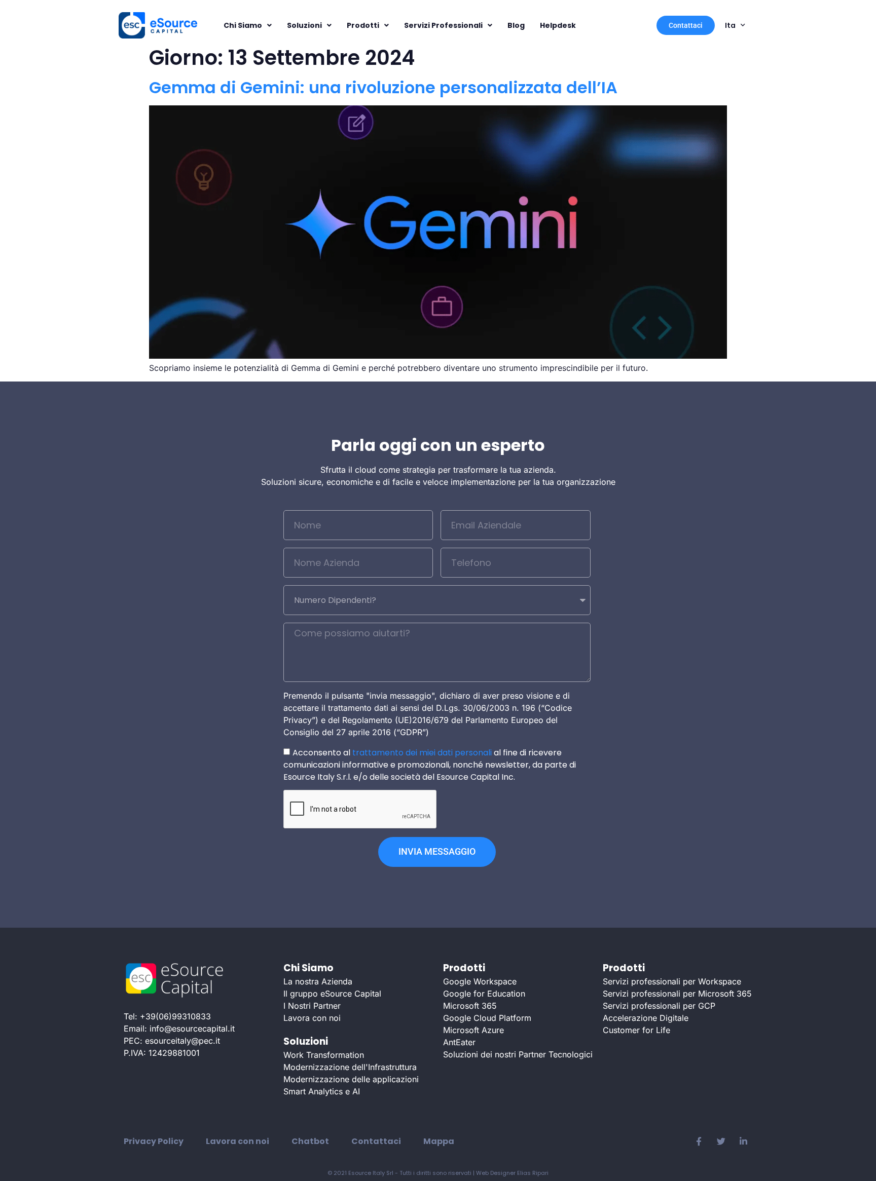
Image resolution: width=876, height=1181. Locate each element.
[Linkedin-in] (743, 1141)
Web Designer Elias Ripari (512, 1173)
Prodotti (363, 25)
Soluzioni (304, 25)
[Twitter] (720, 1141)
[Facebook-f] (698, 1141)
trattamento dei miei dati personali (422, 752)
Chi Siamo (243, 25)
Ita (730, 25)
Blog (516, 25)
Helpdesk (558, 25)
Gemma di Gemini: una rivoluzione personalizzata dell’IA (383, 87)
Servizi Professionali (443, 25)
